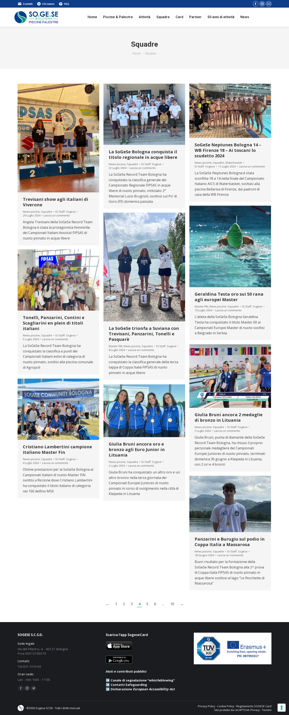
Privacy (255, 710)
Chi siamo (48, 3)
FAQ (66, 3)
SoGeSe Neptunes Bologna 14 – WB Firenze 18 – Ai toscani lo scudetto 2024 (228, 150)
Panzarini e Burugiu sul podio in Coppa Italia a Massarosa (230, 541)
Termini (266, 710)
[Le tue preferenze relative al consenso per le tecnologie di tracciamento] (282, 708)
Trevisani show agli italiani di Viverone (55, 202)
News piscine (31, 211)
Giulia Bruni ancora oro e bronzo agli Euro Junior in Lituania (137, 449)
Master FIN (201, 306)
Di (65, 211)
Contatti (28, 3)
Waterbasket (233, 162)
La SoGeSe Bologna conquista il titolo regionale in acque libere (143, 154)
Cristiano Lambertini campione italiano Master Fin (57, 449)
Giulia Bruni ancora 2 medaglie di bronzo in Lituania (229, 417)
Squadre (46, 211)
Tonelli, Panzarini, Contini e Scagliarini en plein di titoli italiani (53, 323)
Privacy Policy (206, 706)
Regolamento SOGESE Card (253, 706)
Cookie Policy (225, 706)
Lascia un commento (57, 215)
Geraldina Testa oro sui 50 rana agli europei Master (229, 296)
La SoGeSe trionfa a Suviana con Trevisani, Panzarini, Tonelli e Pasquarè (144, 333)
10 (172, 604)
